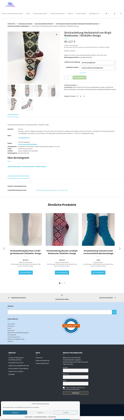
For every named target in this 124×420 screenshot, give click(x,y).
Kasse (9, 328)
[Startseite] (10, 4)
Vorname (65, 367)
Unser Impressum (52, 416)
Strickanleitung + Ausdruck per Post (57, 190)
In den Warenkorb (79, 77)
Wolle (28, 14)
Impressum (39, 357)
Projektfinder (81, 14)
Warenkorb (11, 326)
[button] (56, 34)
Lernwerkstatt (94, 14)
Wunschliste (11, 324)
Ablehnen (40, 412)
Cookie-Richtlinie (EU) (42, 363)
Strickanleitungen (25, 24)
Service (70, 14)
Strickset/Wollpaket (40, 14)
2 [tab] (62, 283)
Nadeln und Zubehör (58, 14)
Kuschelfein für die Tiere (15, 363)
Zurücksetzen (83, 72)
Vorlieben (65, 412)
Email (64, 381)
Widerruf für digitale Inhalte (16, 339)
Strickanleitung (41, 190)
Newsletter (11, 374)
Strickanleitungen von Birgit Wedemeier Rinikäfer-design (77, 24)
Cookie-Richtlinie (29, 416)
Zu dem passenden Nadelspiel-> (28, 144)
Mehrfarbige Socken (97, 87)
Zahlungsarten (12, 335)
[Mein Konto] (114, 13)
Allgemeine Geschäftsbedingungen (18, 332)
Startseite (11, 24)
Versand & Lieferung (14, 337)
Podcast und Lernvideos (15, 371)
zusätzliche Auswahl (72, 67)
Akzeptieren (15, 412)
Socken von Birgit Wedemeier (18, 26)
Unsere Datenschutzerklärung (40, 416)
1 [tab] (59, 283)
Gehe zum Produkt (25, 272)
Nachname (66, 374)
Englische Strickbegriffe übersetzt (18, 365)
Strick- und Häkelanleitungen (12, 14)
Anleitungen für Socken (81, 87)
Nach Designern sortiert (44, 24)
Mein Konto (11, 330)
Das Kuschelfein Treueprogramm (18, 368)
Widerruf (10, 341)
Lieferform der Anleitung (72, 62)
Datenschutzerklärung (42, 360)
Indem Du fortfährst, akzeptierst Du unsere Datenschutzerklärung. (74, 388)
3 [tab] (64, 283)
